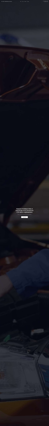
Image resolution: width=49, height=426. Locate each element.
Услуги (23, 1)
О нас (20, 1)
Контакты (25, 1)
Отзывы (28, 1)
